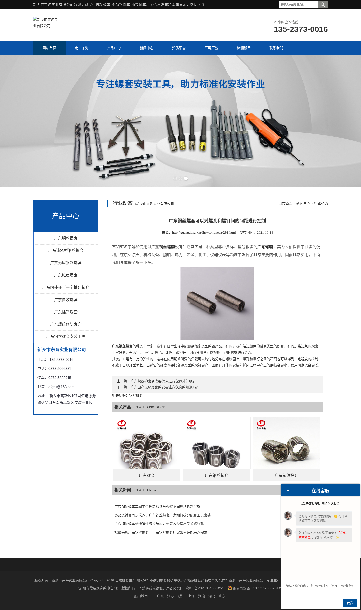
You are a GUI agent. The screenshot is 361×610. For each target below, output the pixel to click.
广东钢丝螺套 (66, 238)
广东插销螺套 (66, 312)
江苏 (170, 596)
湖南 (201, 596)
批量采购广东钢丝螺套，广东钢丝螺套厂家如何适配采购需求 (160, 532)
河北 (211, 596)
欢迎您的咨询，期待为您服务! (320, 503)
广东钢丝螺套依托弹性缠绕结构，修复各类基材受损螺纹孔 (159, 524)
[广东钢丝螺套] (216, 451)
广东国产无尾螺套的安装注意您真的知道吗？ (165, 387)
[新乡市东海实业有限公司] (45, 26)
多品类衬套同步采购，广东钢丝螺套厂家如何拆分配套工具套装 (162, 515)
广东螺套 (147, 475)
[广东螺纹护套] (286, 451)
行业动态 (321, 203)
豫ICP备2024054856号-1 (204, 588)
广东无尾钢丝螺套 (66, 263)
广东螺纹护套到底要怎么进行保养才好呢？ (163, 381)
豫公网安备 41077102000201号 (257, 588)
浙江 (181, 596)
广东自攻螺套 (66, 300)
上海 (191, 596)
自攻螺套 (103, 5)
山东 (222, 596)
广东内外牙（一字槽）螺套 (65, 287)
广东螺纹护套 (286, 475)
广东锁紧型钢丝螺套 (65, 250)
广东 (160, 596)
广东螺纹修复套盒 (66, 324)
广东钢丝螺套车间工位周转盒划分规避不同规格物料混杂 (157, 506)
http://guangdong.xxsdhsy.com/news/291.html (204, 232)
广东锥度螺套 (66, 275)
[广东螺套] (147, 451)
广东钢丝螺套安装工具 (65, 336)
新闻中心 (303, 203)
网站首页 (285, 203)
